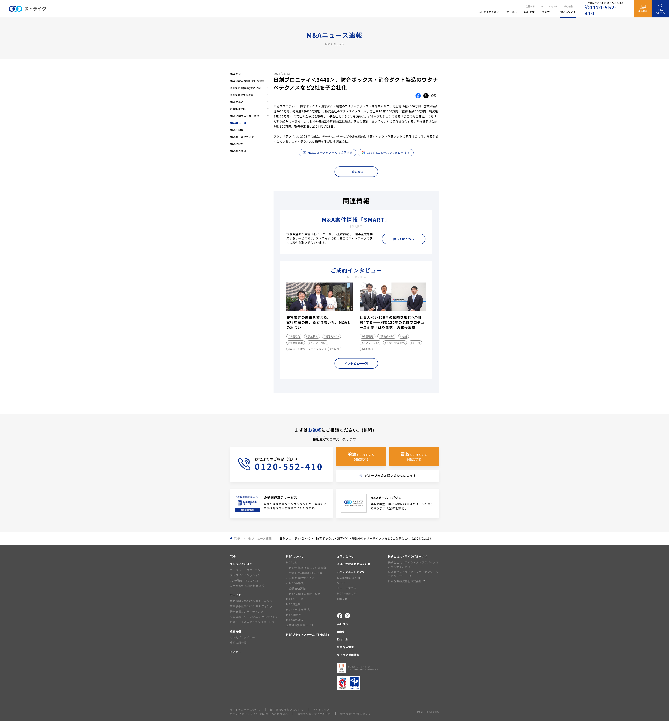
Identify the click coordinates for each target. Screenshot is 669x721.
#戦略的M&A (331, 336)
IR (542, 6)
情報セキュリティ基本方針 (314, 713)
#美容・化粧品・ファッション (306, 349)
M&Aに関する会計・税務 (305, 594)
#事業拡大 (312, 336)
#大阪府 (334, 349)
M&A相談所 (237, 144)
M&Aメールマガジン (242, 137)
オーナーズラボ (346, 588)
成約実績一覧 (238, 642)
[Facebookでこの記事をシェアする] (418, 95)
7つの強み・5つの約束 (244, 580)
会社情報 (530, 6)
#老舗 (403, 336)
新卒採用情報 (345, 647)
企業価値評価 (297, 588)
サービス (235, 595)
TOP (233, 556)
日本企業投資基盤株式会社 (405, 581)
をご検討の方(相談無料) (361, 456)
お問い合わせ (345, 556)
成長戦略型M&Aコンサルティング (251, 601)
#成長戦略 (294, 336)
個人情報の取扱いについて (286, 709)
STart (341, 583)
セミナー (235, 652)
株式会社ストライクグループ (406, 556)
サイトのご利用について (245, 709)
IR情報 (341, 632)
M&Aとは (235, 74)
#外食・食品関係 (395, 342)
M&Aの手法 (296, 583)
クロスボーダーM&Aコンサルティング (254, 617)
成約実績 (235, 631)
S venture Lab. (347, 577)
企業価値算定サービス (300, 625)
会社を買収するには (301, 578)
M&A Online (345, 593)
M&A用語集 (237, 130)
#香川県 (415, 342)
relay (340, 598)
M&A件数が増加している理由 (247, 81)
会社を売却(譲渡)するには (305, 573)
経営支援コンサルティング (246, 611)
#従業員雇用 (295, 342)
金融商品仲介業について (355, 713)
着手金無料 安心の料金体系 (247, 586)
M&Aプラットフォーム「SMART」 (308, 634)
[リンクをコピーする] (433, 95)
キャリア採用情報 (348, 655)
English (553, 6)
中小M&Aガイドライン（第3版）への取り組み (259, 714)
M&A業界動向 (238, 150)
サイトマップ (321, 709)
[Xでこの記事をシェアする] (426, 95)
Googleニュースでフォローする (388, 152)
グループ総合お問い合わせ (354, 564)
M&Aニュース (294, 599)
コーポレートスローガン (245, 570)
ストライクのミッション (245, 575)
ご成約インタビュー (242, 637)
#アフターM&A (317, 342)
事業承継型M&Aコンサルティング (251, 606)
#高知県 (366, 349)
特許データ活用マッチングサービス (252, 622)
